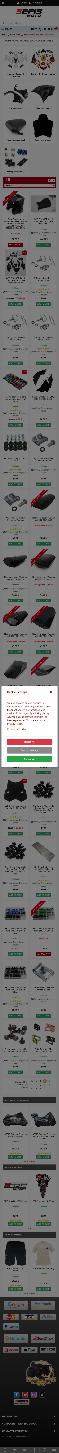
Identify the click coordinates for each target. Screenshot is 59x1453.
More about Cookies (16, 729)
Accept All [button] (29, 759)
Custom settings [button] (29, 750)
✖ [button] (51, 692)
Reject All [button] (29, 741)
